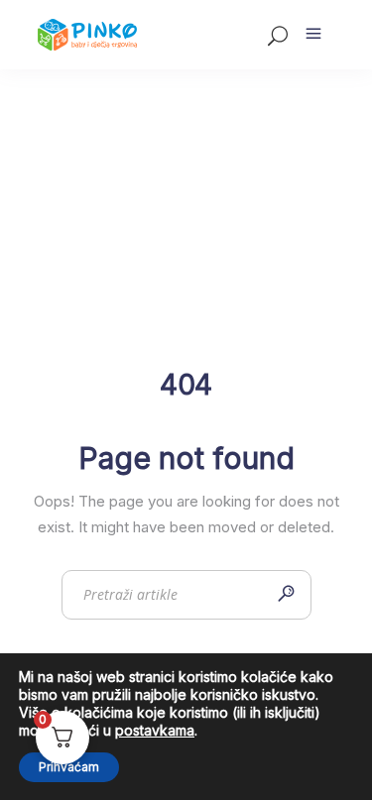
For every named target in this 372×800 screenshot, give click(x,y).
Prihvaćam (69, 766)
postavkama (154, 730)
